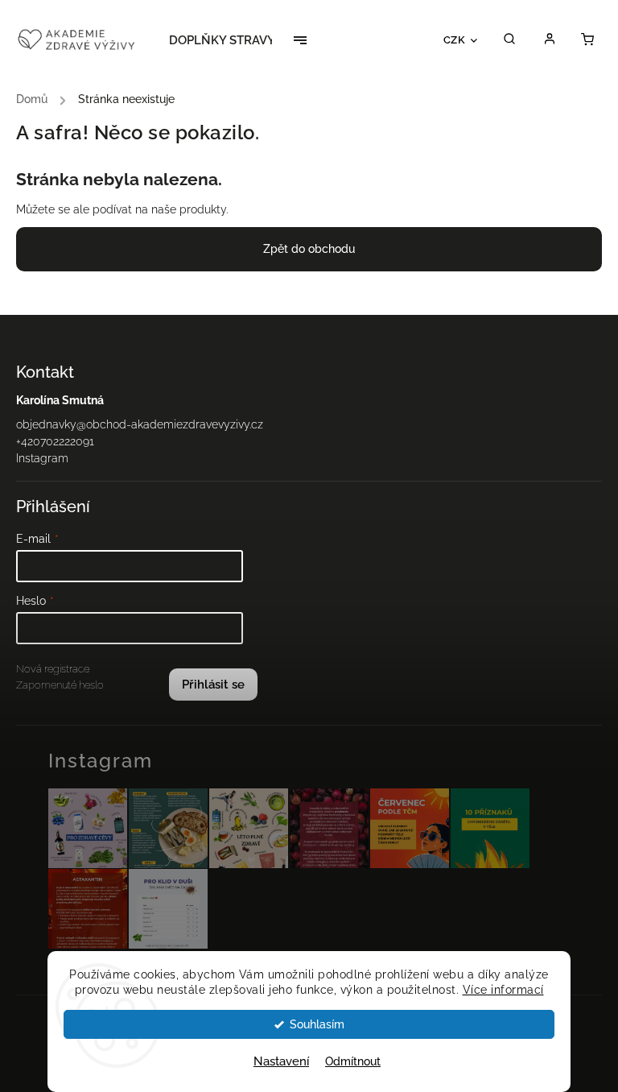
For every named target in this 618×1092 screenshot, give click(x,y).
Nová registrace (52, 669)
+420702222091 (55, 441)
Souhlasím (317, 1024)
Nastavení (281, 1061)
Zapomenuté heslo (60, 685)
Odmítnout (353, 1061)
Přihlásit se (213, 684)
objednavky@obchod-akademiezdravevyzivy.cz (139, 424)
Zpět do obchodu (309, 248)
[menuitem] (230, 40)
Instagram (42, 458)
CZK (454, 39)
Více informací (503, 989)
